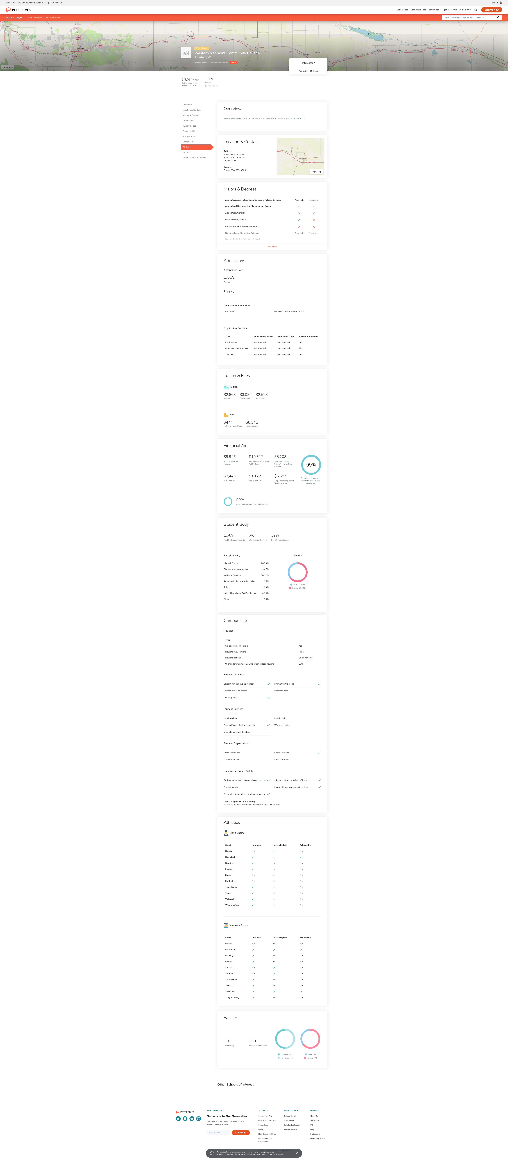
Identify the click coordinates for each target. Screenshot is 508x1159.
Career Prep (434, 10)
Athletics (187, 147)
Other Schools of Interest (194, 157)
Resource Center (291, 1129)
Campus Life (188, 141)
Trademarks (315, 1134)
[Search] (476, 9)
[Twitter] (178, 1118)
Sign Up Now (492, 9)
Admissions (188, 120)
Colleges (18, 17)
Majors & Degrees (191, 115)
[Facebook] (185, 1118)
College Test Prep (265, 1116)
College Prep (402, 10)
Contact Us (314, 1120)
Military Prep (465, 10)
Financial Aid (189, 131)
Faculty (186, 152)
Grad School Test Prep (267, 1120)
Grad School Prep (418, 10)
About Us (314, 1116)
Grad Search (289, 1120)
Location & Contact (192, 110)
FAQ (47, 3)
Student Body (189, 136)
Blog (8, 3)
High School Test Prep (267, 1134)
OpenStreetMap (490, 22)
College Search (290, 1116)
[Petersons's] (18, 10)
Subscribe (240, 1132)
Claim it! (233, 62)
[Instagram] (198, 1118)
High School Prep (449, 10)
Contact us (56, 3)
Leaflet (477, 22)
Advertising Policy (317, 1138)
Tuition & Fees (189, 125)
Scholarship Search (292, 1125)
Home (9, 17)
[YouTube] (191, 1118)
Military (261, 1129)
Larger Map (8, 67)
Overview (187, 104)
